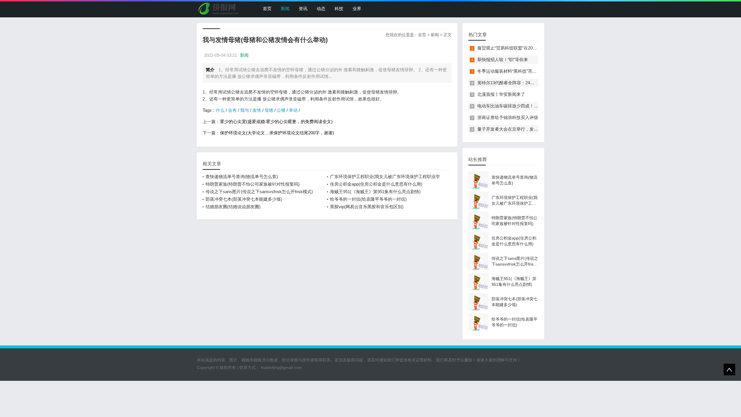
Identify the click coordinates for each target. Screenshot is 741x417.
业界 (357, 8)
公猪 (281, 110)
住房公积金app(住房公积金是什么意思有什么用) (376, 184)
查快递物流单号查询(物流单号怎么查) (242, 176)
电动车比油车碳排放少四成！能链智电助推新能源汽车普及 (533, 105)
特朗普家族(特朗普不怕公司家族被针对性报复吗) (253, 184)
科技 (339, 8)
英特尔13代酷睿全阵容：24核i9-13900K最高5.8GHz (527, 82)
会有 (232, 110)
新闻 (285, 8)
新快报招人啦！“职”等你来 (502, 59)
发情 (256, 110)
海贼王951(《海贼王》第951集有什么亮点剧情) (375, 191)
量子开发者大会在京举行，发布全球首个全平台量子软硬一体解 (538, 129)
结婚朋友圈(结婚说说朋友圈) (233, 206)
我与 (244, 110)
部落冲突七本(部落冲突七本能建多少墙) (244, 199)
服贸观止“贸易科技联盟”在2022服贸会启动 (518, 47)
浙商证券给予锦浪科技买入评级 (507, 117)
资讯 (303, 8)
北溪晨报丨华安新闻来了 (501, 94)
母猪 (269, 110)
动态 (321, 8)
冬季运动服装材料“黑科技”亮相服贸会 (513, 71)
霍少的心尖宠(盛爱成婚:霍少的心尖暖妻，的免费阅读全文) (276, 121)
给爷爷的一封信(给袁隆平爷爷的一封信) (368, 199)
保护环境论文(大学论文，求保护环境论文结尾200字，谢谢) (277, 132)
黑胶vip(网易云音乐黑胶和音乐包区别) (366, 206)
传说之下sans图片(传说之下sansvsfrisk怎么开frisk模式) (259, 191)
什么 (220, 110)
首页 (267, 8)
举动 (293, 110)
